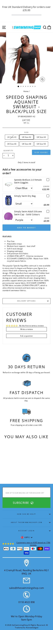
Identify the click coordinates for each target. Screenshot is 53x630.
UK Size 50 (41, 144)
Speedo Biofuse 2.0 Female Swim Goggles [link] (28, 181)
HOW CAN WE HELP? (26, 514)
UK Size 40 (11, 137)
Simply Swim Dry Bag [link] (25, 195)
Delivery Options (26, 301)
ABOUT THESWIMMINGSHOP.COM (26, 522)
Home (26, 91)
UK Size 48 (26, 144)
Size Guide (41, 152)
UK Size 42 (26, 137)
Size (26, 132)
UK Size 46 (11, 144)
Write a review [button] (26, 329)
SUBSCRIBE (21, 503)
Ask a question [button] (26, 336)
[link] (8, 184)
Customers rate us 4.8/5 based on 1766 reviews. (33, 543)
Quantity (8, 151)
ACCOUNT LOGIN (26, 531)
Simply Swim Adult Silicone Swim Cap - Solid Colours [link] (28, 213)
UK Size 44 (41, 137)
